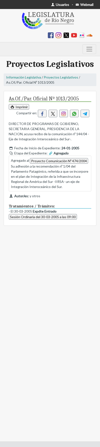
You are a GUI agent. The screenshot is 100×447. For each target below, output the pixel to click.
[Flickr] (83, 35)
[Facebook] (52, 35)
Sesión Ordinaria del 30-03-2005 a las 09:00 (43, 217)
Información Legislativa (23, 77)
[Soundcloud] (90, 35)
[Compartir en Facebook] (42, 113)
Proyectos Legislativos (61, 77)
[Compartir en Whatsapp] (74, 113)
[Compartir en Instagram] (63, 113)
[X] (67, 35)
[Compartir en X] (53, 113)
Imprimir (21, 107)
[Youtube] (75, 35)
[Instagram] (59, 35)
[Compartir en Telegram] (85, 113)
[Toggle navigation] (89, 49)
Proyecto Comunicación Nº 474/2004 (59, 161)
